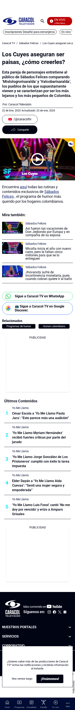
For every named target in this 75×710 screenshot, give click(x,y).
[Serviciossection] (70, 636)
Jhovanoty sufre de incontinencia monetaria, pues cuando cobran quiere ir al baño (48, 275)
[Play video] (37, 159)
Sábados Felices (29, 43)
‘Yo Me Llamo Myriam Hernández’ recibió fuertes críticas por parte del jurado (39, 437)
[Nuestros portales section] (70, 627)
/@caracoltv (22, 119)
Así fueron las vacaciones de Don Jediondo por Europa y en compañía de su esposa (47, 232)
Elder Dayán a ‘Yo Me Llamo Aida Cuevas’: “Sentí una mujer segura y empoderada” (38, 485)
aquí (23, 187)
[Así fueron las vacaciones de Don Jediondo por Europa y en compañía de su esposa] (12, 228)
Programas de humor (18, 326)
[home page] (18, 21)
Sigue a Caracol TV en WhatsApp (39, 296)
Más (68, 706)
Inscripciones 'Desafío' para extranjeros (30, 32)
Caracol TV (8, 43)
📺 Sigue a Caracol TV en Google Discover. (39, 308)
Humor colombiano (54, 326)
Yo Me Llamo (20, 408)
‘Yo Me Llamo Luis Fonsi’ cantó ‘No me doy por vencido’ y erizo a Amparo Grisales (41, 509)
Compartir (23, 129)
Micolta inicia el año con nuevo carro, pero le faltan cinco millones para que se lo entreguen (48, 253)
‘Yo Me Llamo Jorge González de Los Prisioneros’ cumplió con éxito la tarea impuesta (40, 461)
